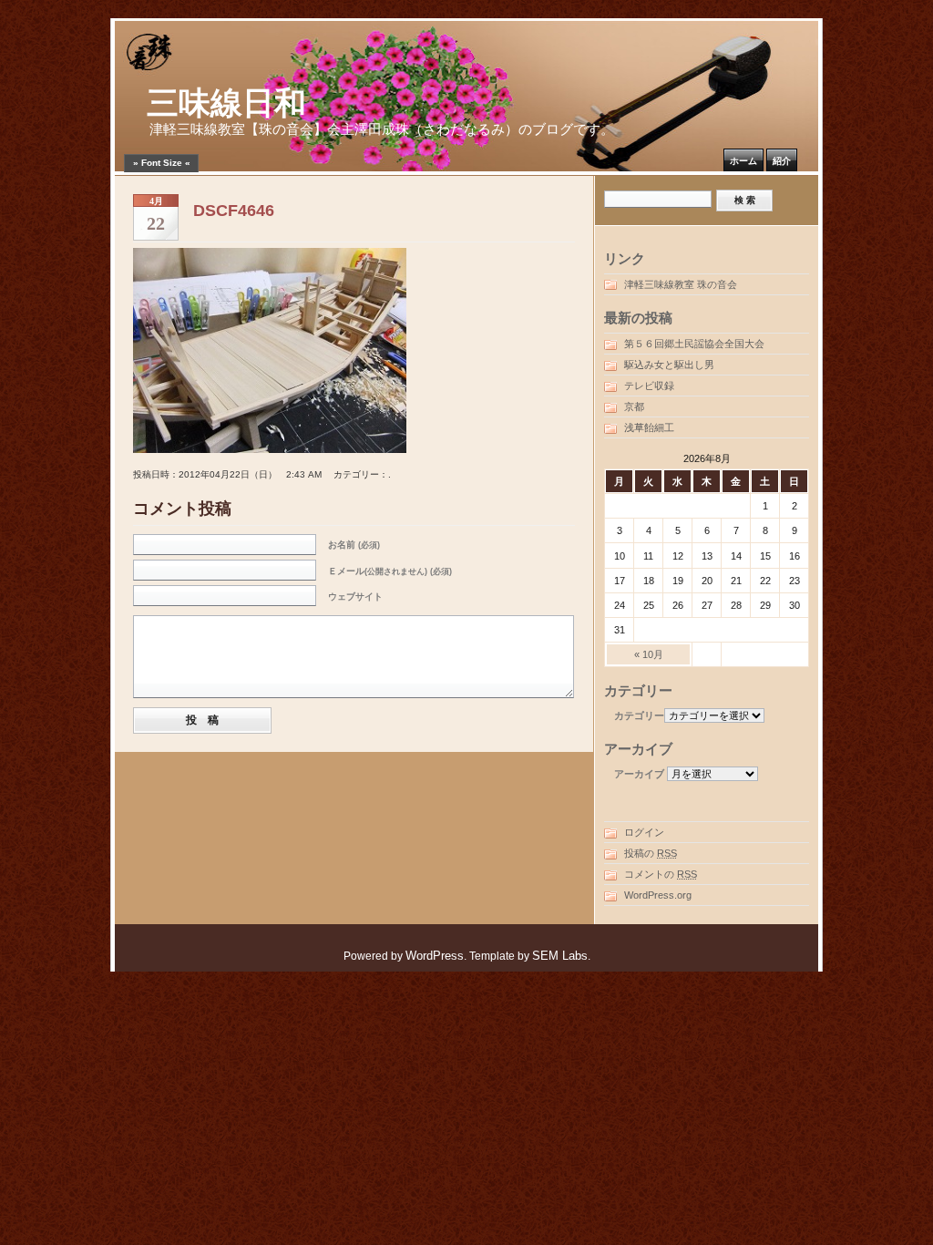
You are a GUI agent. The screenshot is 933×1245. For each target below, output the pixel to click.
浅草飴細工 (649, 427)
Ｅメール (390, 571)
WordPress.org (658, 895)
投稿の (650, 853)
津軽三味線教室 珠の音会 (680, 284)
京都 (634, 406)
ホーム (743, 161)
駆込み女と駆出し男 (669, 364)
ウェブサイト (355, 597)
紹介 (782, 161)
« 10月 (648, 654)
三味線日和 (226, 103)
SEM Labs (560, 955)
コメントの (660, 874)
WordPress (434, 955)
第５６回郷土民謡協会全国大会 (694, 343)
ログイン (644, 832)
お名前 (354, 545)
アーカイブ (639, 773)
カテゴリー (639, 715)
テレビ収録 (649, 385)
